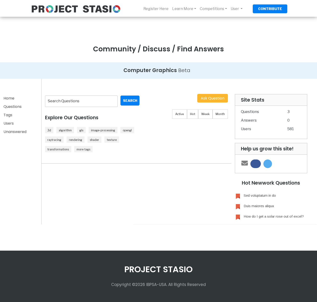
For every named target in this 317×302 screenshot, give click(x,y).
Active (179, 114)
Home (8, 98)
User (235, 9)
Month (220, 114)
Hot (192, 114)
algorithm (65, 130)
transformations (58, 149)
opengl (127, 130)
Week (205, 114)
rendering (75, 140)
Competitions (212, 9)
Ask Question (212, 98)
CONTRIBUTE (270, 9)
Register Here (155, 9)
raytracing (54, 140)
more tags (83, 149)
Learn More (182, 9)
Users (8, 123)
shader (94, 140)
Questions (12, 106)
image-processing (103, 130)
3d (49, 130)
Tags (7, 115)
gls (81, 130)
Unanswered (14, 131)
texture (112, 140)
